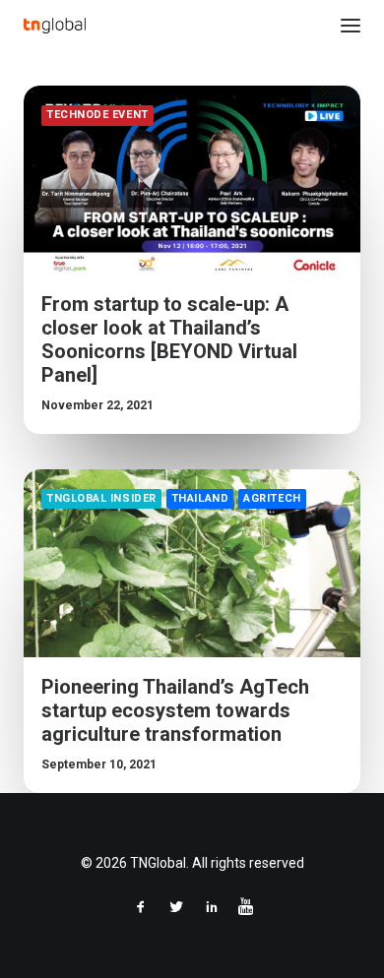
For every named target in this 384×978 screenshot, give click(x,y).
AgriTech (271, 498)
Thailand (199, 498)
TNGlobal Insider (101, 498)
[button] (350, 25)
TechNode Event (97, 114)
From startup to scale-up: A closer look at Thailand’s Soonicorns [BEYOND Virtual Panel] (169, 339)
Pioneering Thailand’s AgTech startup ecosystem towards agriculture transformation (175, 710)
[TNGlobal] (55, 25)
